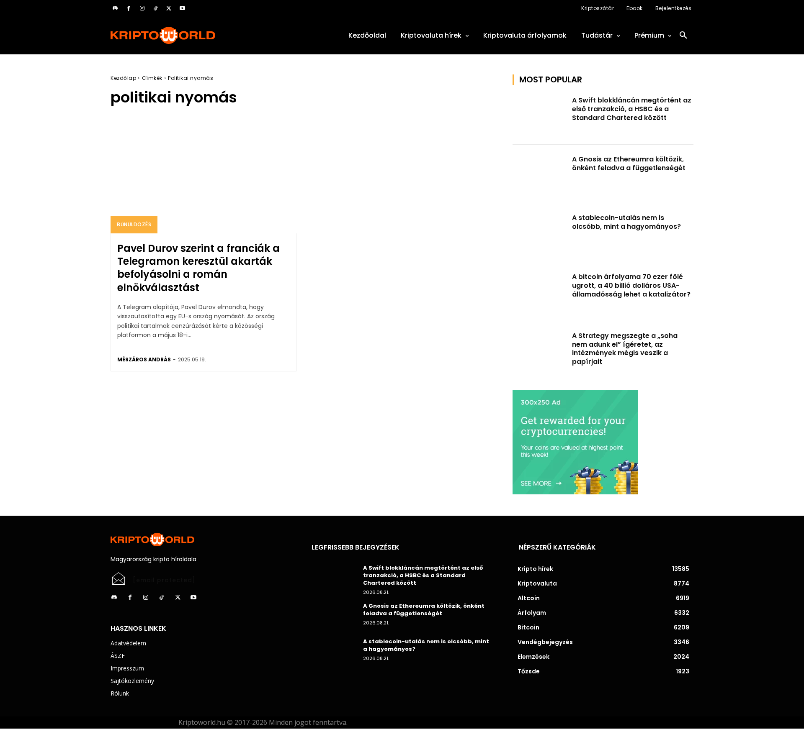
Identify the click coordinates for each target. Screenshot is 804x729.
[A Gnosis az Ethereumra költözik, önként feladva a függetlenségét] (540, 174)
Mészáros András (144, 359)
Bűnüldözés (134, 224)
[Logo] (201, 35)
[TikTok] (155, 8)
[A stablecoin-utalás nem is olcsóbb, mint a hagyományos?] (540, 233)
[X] (168, 8)
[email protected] (164, 580)
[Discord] (115, 8)
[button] (683, 36)
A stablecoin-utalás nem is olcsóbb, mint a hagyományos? (626, 222)
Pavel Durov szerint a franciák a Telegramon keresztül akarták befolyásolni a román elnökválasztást (198, 267)
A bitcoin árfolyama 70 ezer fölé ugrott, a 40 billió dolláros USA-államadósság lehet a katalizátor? (631, 285)
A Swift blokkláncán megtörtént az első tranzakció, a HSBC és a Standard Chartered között (631, 109)
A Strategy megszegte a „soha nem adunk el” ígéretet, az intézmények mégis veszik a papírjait (625, 348)
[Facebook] (128, 8)
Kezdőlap (123, 78)
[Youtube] (182, 8)
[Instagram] (142, 8)
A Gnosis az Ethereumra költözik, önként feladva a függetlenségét (628, 163)
